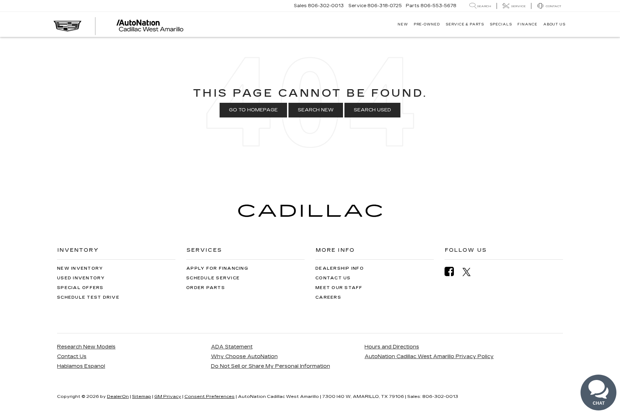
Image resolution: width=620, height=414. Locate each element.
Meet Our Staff (339, 287)
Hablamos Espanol (81, 366)
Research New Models (86, 347)
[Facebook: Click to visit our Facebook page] (453, 272)
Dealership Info (339, 268)
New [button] (403, 24)
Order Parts (205, 287)
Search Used (372, 110)
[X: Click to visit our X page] (470, 272)
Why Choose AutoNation (244, 356)
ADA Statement (232, 347)
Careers (328, 297)
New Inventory (80, 268)
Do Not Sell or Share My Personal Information (270, 366)
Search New (316, 110)
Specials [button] (501, 24)
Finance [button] (527, 24)
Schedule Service (213, 278)
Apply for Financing (217, 268)
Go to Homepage (253, 110)
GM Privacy (167, 396)
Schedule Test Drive (88, 297)
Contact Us (333, 278)
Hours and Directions (392, 347)
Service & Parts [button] (465, 24)
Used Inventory (81, 278)
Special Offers (80, 287)
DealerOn (118, 396)
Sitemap (141, 396)
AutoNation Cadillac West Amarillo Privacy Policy (429, 356)
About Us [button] (554, 24)
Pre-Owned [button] (427, 24)
